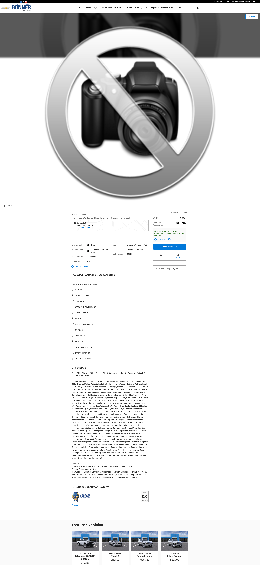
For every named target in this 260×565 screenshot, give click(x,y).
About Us (178, 8)
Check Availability (169, 247)
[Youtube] (26, 2)
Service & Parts (167, 8)
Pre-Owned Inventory (134, 8)
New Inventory (106, 8)
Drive (178, 257)
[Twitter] (24, 2)
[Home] (6, 8)
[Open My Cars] (197, 8)
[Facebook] (21, 2)
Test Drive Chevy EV (91, 8)
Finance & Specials (152, 8)
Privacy (75, 505)
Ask (161, 257)
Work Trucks (118, 8)
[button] (110, 290)
